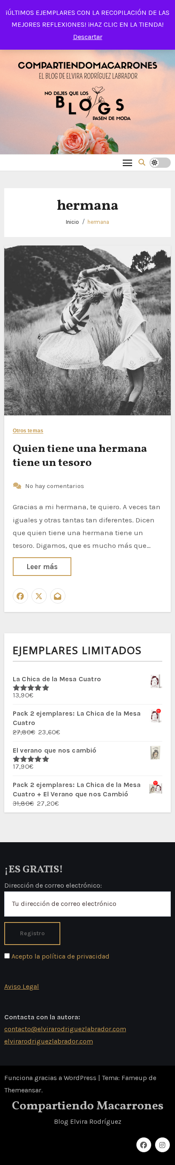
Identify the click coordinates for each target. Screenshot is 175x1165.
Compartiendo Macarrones (88, 1106)
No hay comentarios (54, 486)
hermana (98, 222)
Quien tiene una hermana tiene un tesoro (80, 456)
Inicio (72, 222)
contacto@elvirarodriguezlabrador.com (65, 1029)
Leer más (42, 566)
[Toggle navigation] (128, 162)
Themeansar (22, 1090)
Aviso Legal (21, 986)
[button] (141, 162)
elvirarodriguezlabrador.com (48, 1041)
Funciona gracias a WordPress (51, 1078)
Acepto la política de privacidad (60, 956)
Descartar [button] (87, 37)
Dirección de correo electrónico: (53, 885)
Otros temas (28, 431)
